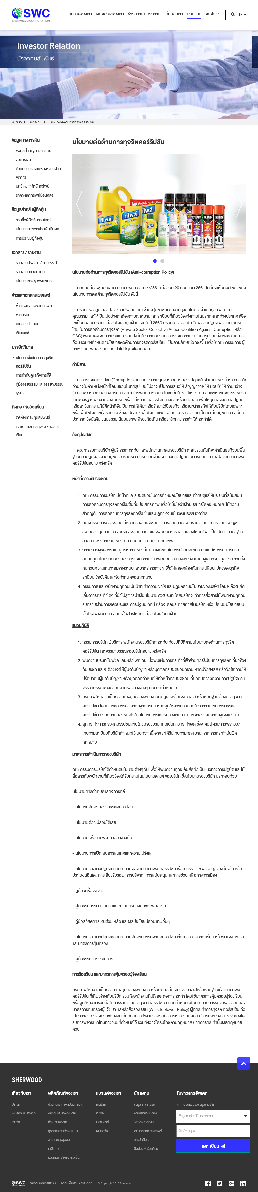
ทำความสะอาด (57, 1122)
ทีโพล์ (100, 1113)
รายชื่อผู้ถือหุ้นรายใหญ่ (33, 220)
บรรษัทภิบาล (142, 1139)
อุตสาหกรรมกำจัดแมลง (63, 1131)
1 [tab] (155, 261)
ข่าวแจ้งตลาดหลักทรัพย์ (34, 306)
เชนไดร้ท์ (101, 1104)
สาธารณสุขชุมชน (59, 1139)
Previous (79, 204)
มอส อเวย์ (102, 1122)
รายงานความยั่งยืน (30, 272)
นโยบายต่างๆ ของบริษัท (34, 281)
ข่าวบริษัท (23, 315)
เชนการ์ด (102, 1131)
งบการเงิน (23, 160)
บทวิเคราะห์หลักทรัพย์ (32, 186)
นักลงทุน (36, 122)
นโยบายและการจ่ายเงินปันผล (37, 229)
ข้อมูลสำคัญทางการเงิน (33, 151)
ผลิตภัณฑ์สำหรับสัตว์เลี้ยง (64, 1157)
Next (239, 204)
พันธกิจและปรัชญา (24, 1113)
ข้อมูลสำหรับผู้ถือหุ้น (146, 1113)
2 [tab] (162, 261)
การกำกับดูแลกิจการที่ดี (33, 375)
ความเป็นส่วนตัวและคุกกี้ (76, 1183)
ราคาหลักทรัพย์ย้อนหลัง (34, 195)
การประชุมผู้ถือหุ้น (29, 238)
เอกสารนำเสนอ (27, 324)
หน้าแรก (17, 122)
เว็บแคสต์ (22, 333)
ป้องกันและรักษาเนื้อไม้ (62, 1113)
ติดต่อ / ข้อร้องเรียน (146, 1148)
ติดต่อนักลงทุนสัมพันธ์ (33, 417)
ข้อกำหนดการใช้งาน (43, 1183)
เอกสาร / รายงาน (144, 1122)
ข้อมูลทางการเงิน (144, 1104)
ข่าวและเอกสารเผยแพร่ (148, 1131)
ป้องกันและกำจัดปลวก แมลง (66, 1104)
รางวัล (16, 1122)
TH (241, 14)
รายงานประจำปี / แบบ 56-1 (36, 263)
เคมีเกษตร (54, 1148)
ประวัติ (16, 1104)
